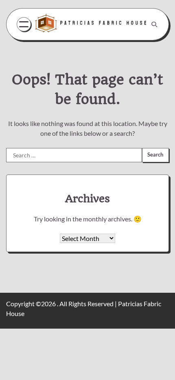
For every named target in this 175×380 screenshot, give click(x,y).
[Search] (154, 24)
